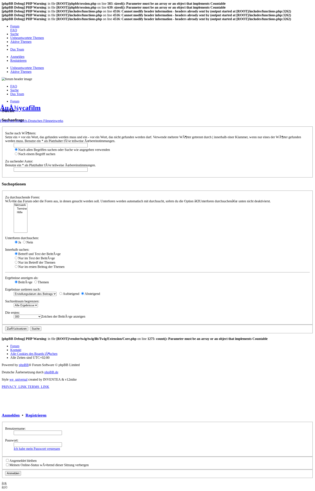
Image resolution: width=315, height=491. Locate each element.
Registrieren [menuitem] (18, 60)
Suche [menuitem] (14, 90)
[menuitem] (14, 26)
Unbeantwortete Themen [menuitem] (27, 68)
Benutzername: (15, 428)
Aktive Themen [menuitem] (21, 72)
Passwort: (11, 440)
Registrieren (36, 415)
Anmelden (11, 415)
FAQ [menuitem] (13, 86)
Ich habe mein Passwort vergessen (37, 448)
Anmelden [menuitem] (17, 57)
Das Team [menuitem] (17, 94)
